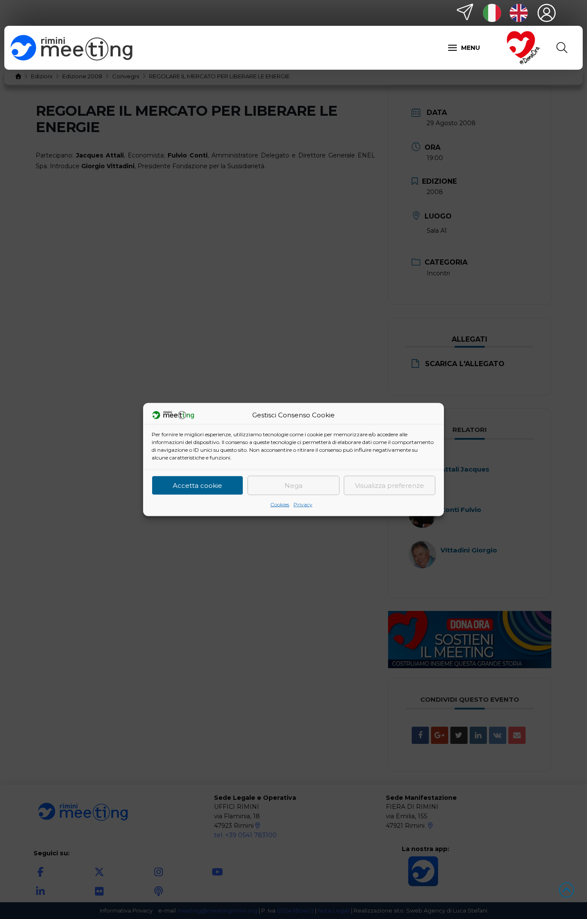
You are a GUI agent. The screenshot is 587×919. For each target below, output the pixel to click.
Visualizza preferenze (389, 485)
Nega (293, 485)
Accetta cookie (197, 485)
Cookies (279, 504)
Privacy (303, 504)
